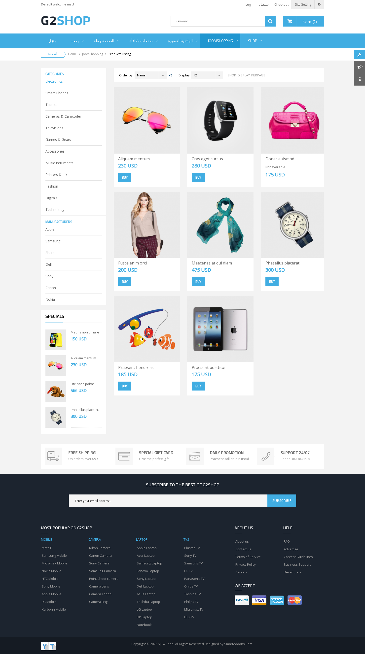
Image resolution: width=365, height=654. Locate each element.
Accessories (55, 151)
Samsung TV (193, 563)
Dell (48, 264)
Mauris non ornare (85, 332)
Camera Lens (99, 586)
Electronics (54, 81)
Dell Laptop (145, 586)
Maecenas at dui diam (212, 263)
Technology (54, 209)
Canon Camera (100, 555)
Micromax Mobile (54, 563)
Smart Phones (56, 93)
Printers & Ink (56, 174)
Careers (241, 572)
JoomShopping (92, 54)
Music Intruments (59, 163)
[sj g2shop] (65, 20)
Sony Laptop (146, 578)
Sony (49, 276)
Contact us (243, 549)
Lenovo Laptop (148, 571)
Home (72, 54)
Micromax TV (193, 609)
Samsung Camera (102, 571)
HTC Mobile (50, 578)
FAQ (287, 541)
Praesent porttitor (209, 367)
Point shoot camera (103, 578)
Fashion (51, 186)
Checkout (281, 4)
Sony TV (190, 555)
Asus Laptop (146, 594)
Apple (49, 229)
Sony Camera (99, 563)
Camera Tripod (100, 594)
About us (242, 541)
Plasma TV (192, 548)
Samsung (52, 241)
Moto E (47, 548)
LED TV (189, 617)
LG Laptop (144, 609)
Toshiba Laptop (148, 601)
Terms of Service (248, 557)
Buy (125, 177)
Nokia (50, 299)
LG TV (188, 571)
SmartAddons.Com (238, 644)
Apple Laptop (147, 548)
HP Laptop (144, 617)
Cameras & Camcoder (63, 116)
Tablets (51, 104)
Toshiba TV (192, 594)
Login (250, 4)
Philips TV (191, 601)
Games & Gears (58, 139)
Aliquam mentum (83, 358)
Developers (292, 572)
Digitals (51, 198)
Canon (50, 287)
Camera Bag (98, 601)
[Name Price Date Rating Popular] (150, 75)
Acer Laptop (146, 555)
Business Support (297, 564)
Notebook (144, 624)
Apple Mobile (51, 594)
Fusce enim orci (132, 263)
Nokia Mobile (51, 571)
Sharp (50, 252)
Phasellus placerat (85, 409)
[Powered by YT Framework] (48, 646)
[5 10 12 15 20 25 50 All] (207, 75)
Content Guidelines (298, 557)
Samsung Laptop (149, 563)
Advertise (291, 549)
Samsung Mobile (54, 555)
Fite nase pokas (83, 384)
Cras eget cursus (207, 159)
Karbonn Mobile (54, 609)
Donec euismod (279, 159)
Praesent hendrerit (136, 367)
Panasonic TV (194, 578)
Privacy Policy (245, 564)
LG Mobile (49, 601)
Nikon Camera (99, 548)
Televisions (54, 128)
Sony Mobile (51, 586)
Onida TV (191, 586)
